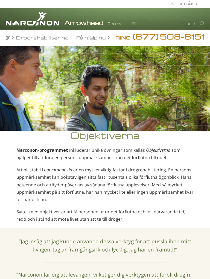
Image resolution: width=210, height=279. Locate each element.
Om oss (114, 23)
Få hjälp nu (91, 37)
